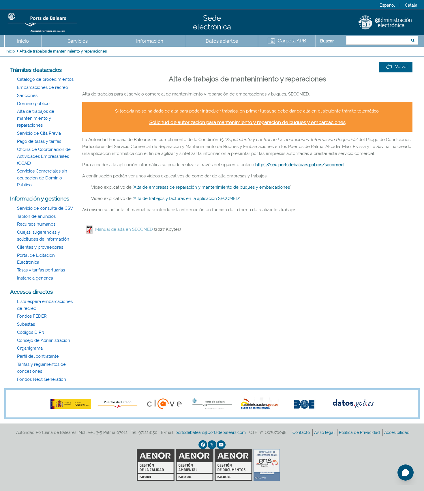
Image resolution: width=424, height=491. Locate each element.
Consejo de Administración (43, 340)
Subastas (26, 324)
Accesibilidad (397, 432)
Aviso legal (325, 432)
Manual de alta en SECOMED (124, 229)
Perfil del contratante (38, 356)
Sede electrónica (212, 22)
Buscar (327, 41)
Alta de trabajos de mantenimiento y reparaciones (63, 51)
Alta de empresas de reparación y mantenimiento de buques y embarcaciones (212, 187)
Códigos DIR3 (30, 332)
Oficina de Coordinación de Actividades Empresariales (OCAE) (44, 156)
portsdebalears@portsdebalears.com (210, 432)
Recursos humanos (36, 224)
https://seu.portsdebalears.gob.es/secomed (299, 164)
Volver (401, 66)
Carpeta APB (292, 41)
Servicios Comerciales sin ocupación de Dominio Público (42, 178)
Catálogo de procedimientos (45, 79)
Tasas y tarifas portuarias (41, 270)
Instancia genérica (35, 278)
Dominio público (33, 103)
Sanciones (27, 95)
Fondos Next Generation (41, 379)
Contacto (301, 432)
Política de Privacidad (360, 432)
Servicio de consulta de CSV (45, 208)
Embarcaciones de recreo (42, 87)
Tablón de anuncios (36, 216)
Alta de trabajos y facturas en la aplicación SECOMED (186, 198)
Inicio (23, 41)
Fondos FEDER (32, 316)
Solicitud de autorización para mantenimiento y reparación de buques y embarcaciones (247, 122)
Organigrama (30, 348)
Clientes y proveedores (40, 247)
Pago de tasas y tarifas (39, 141)
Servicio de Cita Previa (39, 133)
